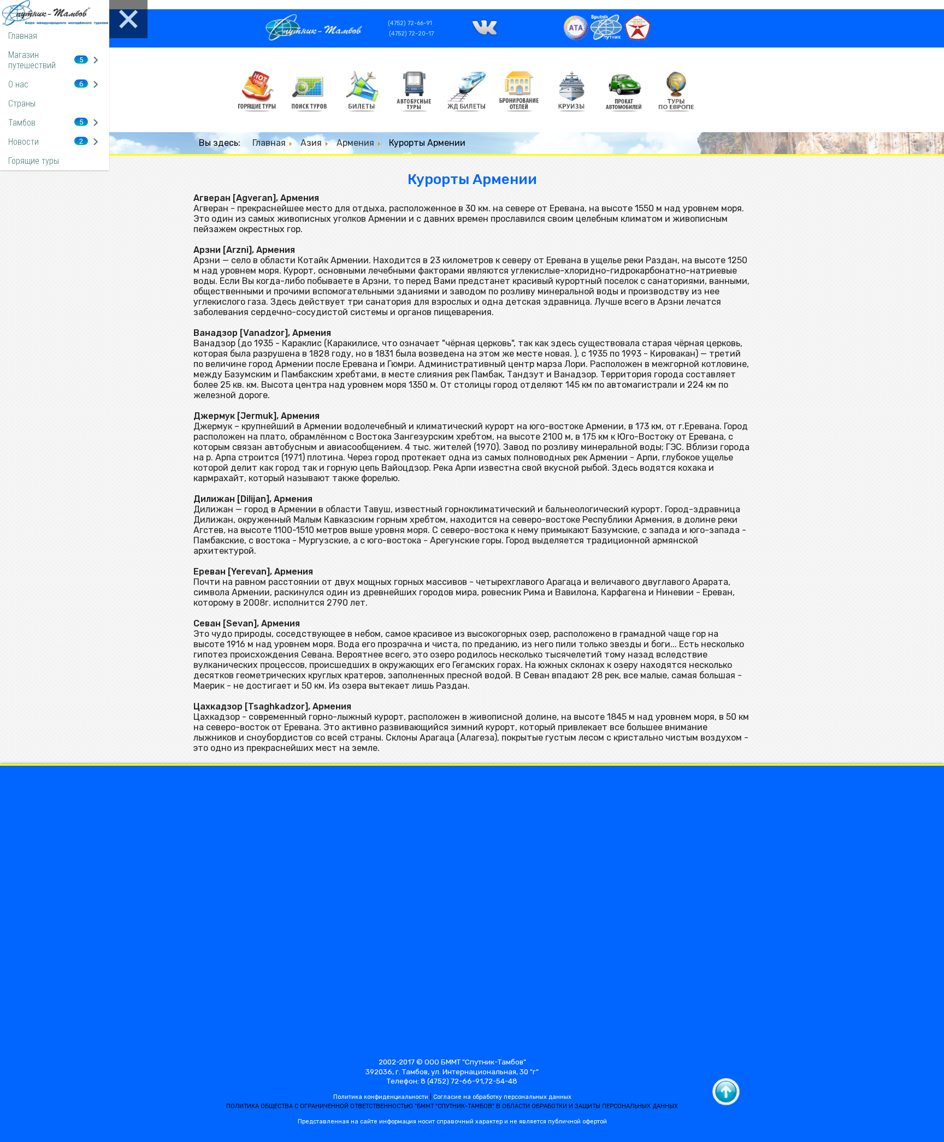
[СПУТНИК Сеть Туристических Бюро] (606, 38)
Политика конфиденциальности (380, 1096)
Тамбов (22, 122)
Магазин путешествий (32, 60)
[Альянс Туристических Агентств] (576, 38)
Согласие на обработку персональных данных (502, 1096)
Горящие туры (33, 161)
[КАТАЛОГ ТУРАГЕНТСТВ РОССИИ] (637, 38)
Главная (22, 36)
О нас (18, 84)
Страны (22, 103)
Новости (23, 142)
